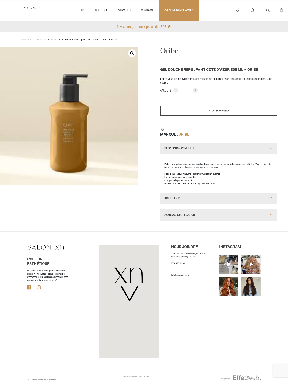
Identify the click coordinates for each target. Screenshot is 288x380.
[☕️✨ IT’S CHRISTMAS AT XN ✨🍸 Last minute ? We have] (229, 264)
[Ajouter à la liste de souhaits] (162, 129)
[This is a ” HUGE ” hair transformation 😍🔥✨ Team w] (251, 286)
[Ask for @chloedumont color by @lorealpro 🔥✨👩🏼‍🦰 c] (229, 286)
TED (81, 10)
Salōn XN (141, 376)
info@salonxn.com (180, 275)
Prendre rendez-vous (179, 10)
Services (124, 10)
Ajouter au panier (219, 110)
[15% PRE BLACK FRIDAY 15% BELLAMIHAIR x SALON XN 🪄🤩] (251, 264)
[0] (281, 10)
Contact (147, 10)
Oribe (184, 134)
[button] (132, 53)
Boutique (101, 10)
